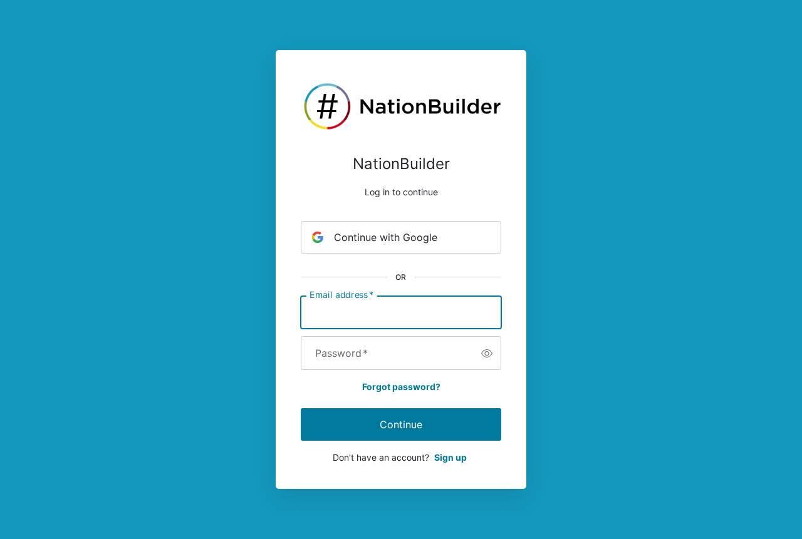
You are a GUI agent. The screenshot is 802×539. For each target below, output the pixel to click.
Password (341, 353)
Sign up (450, 457)
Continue (401, 424)
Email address (341, 295)
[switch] (487, 353)
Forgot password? (401, 386)
